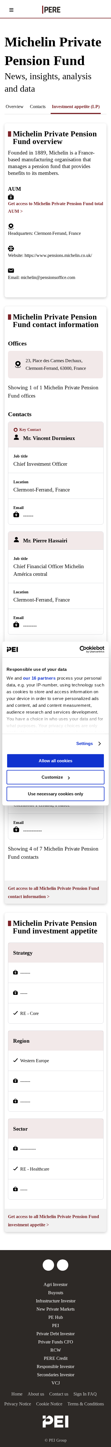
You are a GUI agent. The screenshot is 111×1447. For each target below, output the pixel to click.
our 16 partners (39, 678)
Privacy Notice (17, 1403)
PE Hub (55, 1317)
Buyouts (55, 1292)
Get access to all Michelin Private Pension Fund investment (53, 1220)
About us (36, 1394)
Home (16, 1394)
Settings (84, 743)
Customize (52, 777)
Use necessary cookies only (55, 793)
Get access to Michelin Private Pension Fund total (55, 207)
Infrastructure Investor (55, 1300)
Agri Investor (55, 1284)
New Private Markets (55, 1309)
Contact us (58, 1394)
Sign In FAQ (85, 1394)
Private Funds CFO (55, 1341)
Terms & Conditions (85, 1403)
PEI (55, 1325)
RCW (55, 1350)
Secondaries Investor (55, 1374)
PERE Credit (55, 1358)
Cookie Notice (49, 1403)
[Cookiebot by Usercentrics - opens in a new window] (79, 649)
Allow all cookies (55, 760)
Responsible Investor (55, 1366)
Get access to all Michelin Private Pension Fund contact (53, 892)
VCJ (56, 1383)
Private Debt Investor (55, 1333)
